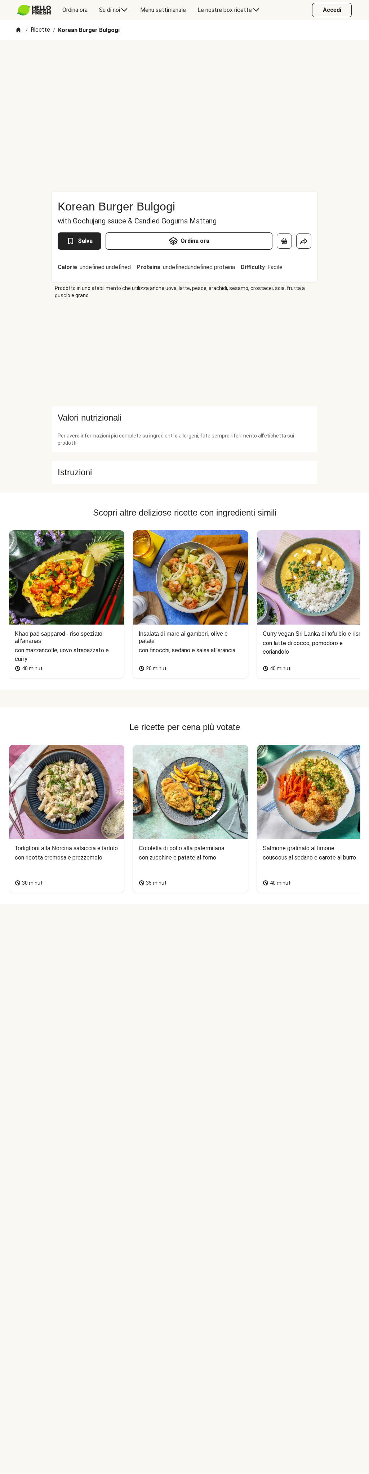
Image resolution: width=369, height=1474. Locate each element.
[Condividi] (303, 241)
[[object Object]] (284, 241)
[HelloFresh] (34, 10)
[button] (184, 417)
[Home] (18, 30)
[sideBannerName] (184, 353)
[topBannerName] (184, 61)
